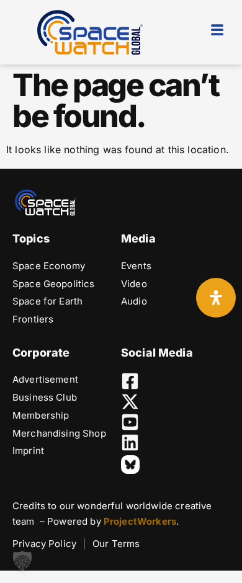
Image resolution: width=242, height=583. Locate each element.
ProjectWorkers (140, 521)
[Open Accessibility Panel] (216, 298)
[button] (22, 560)
